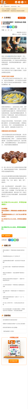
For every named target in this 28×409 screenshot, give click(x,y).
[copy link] (16, 27)
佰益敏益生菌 (6, 6)
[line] (13, 27)
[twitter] (10, 27)
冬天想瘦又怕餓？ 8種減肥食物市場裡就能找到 (13, 267)
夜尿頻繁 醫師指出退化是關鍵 (10, 327)
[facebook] (8, 27)
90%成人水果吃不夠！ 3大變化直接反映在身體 (13, 303)
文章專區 (8, 9)
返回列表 (24, 34)
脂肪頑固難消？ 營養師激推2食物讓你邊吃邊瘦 (13, 251)
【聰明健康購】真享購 (8, 331)
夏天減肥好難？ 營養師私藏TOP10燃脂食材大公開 (14, 291)
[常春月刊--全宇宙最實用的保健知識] (4, 2)
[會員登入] (16, 2)
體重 (9, 56)
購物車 (19, 2)
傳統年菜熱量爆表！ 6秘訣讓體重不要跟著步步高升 (13, 273)
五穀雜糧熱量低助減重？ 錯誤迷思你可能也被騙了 (14, 261)
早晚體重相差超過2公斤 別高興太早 (11, 256)
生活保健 (13, 9)
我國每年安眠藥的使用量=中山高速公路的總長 (14, 323)
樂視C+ (19, 6)
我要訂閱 (14, 361)
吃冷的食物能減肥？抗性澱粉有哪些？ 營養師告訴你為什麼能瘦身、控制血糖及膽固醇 (14, 309)
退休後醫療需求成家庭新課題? (10, 319)
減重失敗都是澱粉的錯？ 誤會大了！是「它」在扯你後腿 (14, 297)
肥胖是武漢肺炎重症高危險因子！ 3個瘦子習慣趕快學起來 (13, 279)
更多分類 (21, 17)
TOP (25, 402)
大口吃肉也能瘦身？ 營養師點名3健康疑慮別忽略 (13, 285)
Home (3, 9)
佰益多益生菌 (13, 6)
